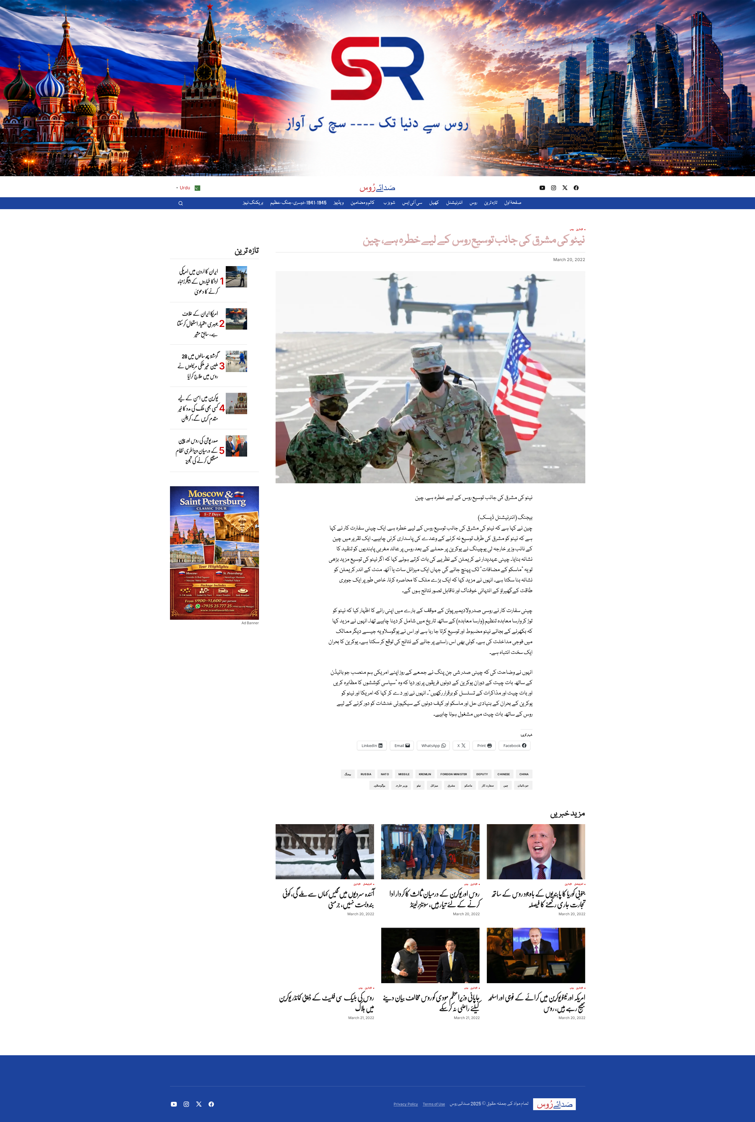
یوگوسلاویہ (379, 785)
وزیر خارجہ (401, 785)
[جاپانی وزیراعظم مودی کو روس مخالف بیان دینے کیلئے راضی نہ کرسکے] (430, 955)
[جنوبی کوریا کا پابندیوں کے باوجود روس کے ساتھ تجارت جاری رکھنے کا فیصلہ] (536, 852)
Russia (366, 774)
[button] (180, 203)
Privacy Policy (406, 1104)
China (524, 774)
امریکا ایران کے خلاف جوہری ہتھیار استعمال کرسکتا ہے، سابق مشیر (197, 323)
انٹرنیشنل (578, 884)
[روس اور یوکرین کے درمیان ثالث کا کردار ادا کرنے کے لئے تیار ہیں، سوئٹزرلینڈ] (430, 852)
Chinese (503, 774)
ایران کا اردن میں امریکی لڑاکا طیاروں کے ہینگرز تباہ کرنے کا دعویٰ (198, 281)
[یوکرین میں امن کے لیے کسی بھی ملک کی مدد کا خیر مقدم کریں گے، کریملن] (236, 403)
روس (572, 229)
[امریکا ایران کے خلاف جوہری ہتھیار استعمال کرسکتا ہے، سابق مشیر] (236, 319)
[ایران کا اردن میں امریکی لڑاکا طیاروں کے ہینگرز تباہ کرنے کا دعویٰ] (236, 276)
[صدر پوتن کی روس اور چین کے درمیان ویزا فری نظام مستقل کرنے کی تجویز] (236, 446)
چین (505, 785)
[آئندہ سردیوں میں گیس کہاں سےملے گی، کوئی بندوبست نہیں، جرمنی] (325, 852)
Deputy (482, 774)
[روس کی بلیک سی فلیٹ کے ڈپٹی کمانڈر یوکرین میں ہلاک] (325, 955)
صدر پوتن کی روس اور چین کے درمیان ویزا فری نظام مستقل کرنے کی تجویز (197, 450)
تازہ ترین (579, 229)
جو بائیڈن (523, 785)
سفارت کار (488, 785)
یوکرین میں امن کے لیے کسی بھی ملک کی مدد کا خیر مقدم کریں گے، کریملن (198, 408)
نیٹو (419, 785)
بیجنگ (347, 774)
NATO (385, 774)
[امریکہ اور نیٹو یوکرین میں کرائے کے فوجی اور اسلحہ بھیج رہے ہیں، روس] (536, 955)
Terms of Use (434, 1104)
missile (403, 774)
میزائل (434, 785)
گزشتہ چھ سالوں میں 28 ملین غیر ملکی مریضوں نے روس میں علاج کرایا (197, 366)
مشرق (451, 785)
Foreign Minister (454, 774)
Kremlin (425, 774)
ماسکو (468, 785)
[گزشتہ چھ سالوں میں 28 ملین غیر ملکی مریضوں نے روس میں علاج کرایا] (236, 361)
